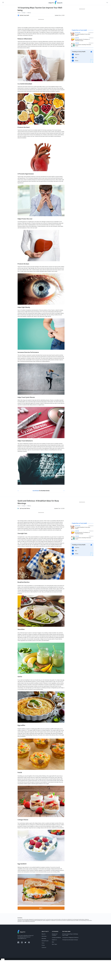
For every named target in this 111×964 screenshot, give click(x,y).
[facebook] (18, 942)
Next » (41, 908)
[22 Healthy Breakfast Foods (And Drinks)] (72, 34)
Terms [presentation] (43, 943)
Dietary (75, 60)
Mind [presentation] (53, 942)
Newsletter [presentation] (44, 938)
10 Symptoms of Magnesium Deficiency (70, 937)
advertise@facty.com (22, 938)
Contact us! (28, 936)
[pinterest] (29, 942)
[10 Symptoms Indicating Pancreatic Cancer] (72, 44)
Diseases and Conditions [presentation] (55, 935)
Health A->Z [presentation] (54, 939)
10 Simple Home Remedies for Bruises (70, 939)
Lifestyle (23, 12)
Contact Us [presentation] (44, 947)
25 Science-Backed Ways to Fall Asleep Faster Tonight (70, 935)
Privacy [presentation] (43, 945)
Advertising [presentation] (44, 936)
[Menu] (3, 2)
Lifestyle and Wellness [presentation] (56, 937)
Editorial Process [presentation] (45, 940)
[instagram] (22, 942)
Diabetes (76, 54)
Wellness (29, 12)
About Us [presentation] (43, 934)
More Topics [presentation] (54, 944)
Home (19, 12)
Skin (75, 57)
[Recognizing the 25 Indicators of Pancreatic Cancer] (72, 39)
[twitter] (25, 942)
